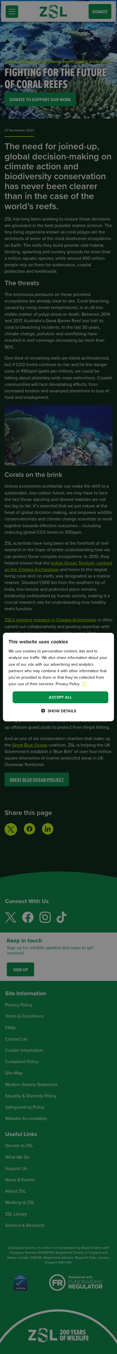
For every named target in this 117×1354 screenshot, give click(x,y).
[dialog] (58, 677)
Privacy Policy (68, 684)
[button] (58, 710)
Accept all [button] (60, 697)
